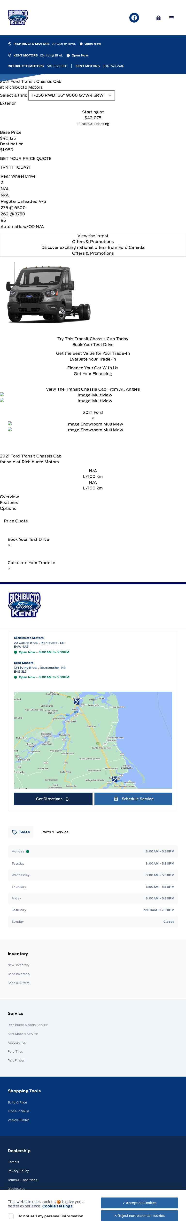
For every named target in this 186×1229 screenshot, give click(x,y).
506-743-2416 (113, 66)
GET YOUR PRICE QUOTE (25, 158)
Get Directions (52, 800)
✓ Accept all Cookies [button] (140, 1203)
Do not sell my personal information (50, 1216)
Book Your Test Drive (93, 344)
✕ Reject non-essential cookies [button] (139, 1216)
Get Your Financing (93, 373)
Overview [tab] (9, 497)
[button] (158, 18)
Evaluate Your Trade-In (93, 359)
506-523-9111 (57, 66)
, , (39, 644)
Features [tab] (9, 502)
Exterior (8, 103)
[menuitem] (93, 969)
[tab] (93, 103)
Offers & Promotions (93, 253)
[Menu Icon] (171, 18)
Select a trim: (13, 95)
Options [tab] (8, 508)
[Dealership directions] (93, 740)
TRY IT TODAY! (15, 167)
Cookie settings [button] (57, 1206)
